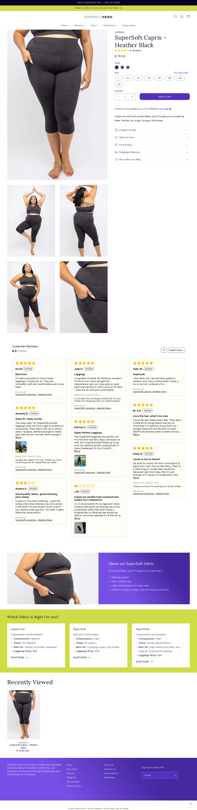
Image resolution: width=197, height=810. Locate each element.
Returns (70, 773)
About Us (109, 765)
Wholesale (109, 777)
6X (180, 78)
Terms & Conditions (94, 808)
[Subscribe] (175, 775)
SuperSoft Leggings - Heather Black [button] (33, 520)
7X (119, 84)
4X (159, 78)
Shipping (71, 777)
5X (169, 78)
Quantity (119, 91)
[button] (66, 25)
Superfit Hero (80, 808)
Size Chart (183, 72)
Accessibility (73, 781)
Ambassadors (111, 773)
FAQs (69, 765)
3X (148, 78)
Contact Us (110, 769)
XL (128, 78)
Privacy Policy (74, 786)
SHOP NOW (17, 657)
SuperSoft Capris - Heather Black (24, 746)
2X (138, 78)
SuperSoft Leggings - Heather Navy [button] (33, 394)
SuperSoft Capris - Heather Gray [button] (150, 391)
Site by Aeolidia (122, 808)
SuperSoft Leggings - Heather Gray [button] (92, 472)
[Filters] (164, 350)
